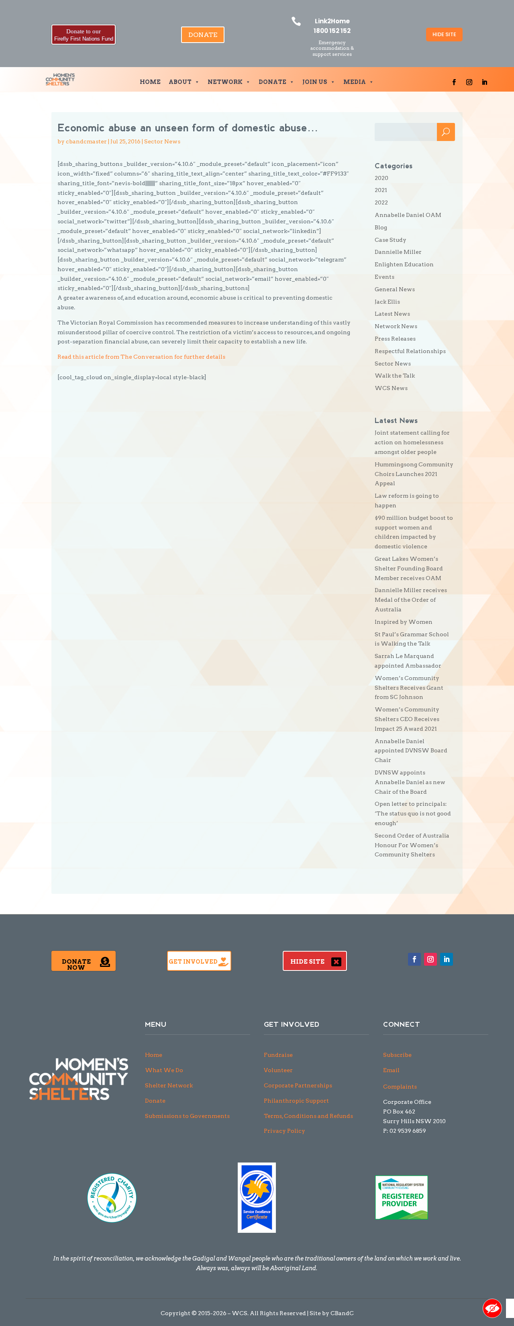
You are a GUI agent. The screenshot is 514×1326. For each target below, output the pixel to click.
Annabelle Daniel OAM (408, 215)
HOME (150, 82)
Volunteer (278, 1070)
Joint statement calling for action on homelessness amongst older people (412, 442)
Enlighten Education (404, 264)
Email (391, 1070)
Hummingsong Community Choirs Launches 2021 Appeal (414, 474)
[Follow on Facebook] (454, 82)
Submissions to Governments (187, 1116)
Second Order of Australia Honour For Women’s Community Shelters (412, 845)
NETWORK (225, 82)
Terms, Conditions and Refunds (308, 1116)
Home (153, 1055)
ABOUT (180, 82)
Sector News (162, 141)
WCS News (391, 388)
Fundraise (278, 1055)
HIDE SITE (444, 34)
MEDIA (354, 82)
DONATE (202, 35)
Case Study (390, 240)
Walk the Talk (395, 375)
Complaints (400, 1086)
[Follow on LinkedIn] (485, 82)
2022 (381, 202)
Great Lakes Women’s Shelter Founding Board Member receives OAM (409, 568)
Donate (155, 1100)
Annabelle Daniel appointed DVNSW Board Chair (411, 751)
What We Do (164, 1070)
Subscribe (397, 1055)
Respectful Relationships (410, 351)
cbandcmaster (86, 141)
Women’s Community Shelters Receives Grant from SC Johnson (409, 688)
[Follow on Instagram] (469, 82)
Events (384, 277)
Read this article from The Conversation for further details (141, 356)
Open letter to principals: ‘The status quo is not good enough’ (413, 813)
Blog (381, 227)
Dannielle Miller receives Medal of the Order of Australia (411, 600)
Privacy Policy (284, 1131)
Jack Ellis (387, 301)
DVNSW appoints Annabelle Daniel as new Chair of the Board (410, 782)
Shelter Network (169, 1085)
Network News (396, 326)
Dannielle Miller (398, 252)
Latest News (392, 314)
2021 (381, 190)
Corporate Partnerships (298, 1085)
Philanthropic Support (296, 1100)
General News (395, 289)
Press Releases (395, 338)
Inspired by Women (403, 622)
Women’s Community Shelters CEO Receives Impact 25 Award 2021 (407, 719)
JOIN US (314, 82)
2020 (381, 178)
